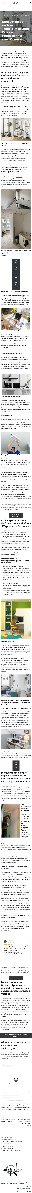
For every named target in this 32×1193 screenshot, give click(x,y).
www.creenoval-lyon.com (24, 1188)
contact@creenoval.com (11, 1145)
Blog (8, 15)
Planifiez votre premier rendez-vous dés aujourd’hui (16, 1035)
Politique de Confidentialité (9, 1183)
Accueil (4, 15)
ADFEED (29, 1192)
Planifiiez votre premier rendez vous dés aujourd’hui (16, 274)
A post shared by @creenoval (16, 1100)
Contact (21, 1183)
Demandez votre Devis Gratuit (16, 515)
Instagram (11, 1048)
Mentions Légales (24, 1182)
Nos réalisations (12, 1182)
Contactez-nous (16, 978)
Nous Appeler (16, 766)
